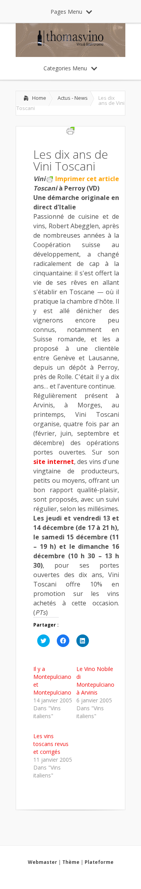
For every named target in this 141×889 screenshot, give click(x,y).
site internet (53, 461)
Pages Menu (66, 11)
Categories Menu (65, 68)
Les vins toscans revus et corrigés (51, 743)
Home (39, 97)
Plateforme (99, 862)
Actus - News (73, 97)
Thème (71, 862)
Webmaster (42, 862)
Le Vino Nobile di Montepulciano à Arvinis (95, 680)
